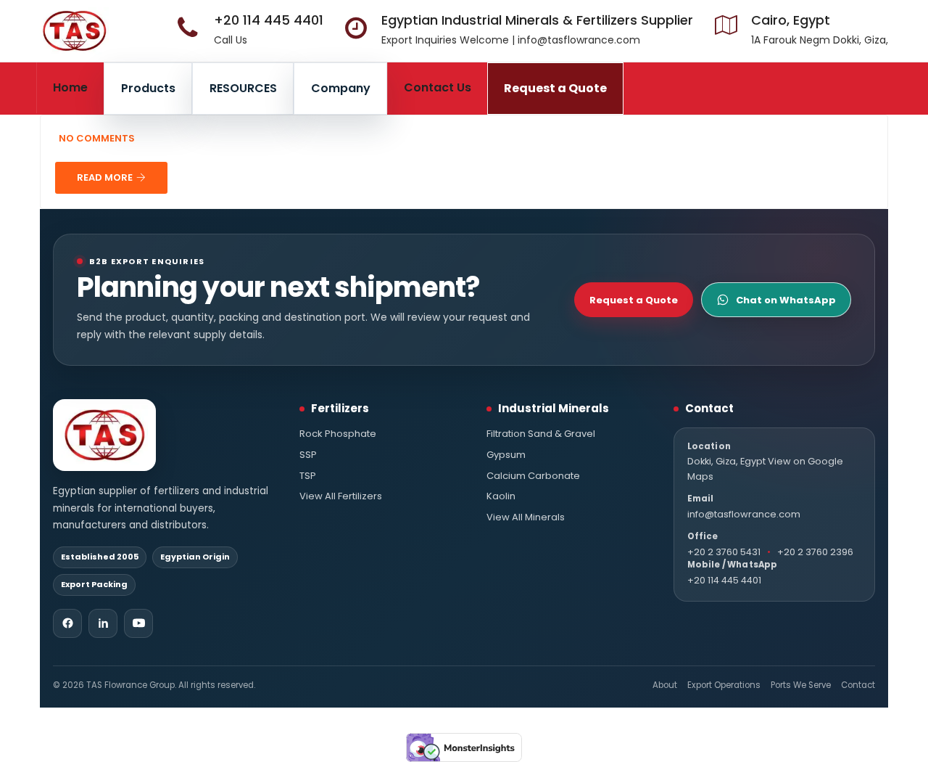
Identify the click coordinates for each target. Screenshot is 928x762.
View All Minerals (525, 517)
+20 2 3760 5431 (724, 552)
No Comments (97, 138)
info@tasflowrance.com (743, 514)
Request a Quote (555, 88)
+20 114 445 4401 (268, 20)
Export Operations (724, 685)
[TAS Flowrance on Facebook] (67, 623)
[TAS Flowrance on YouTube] (138, 623)
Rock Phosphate (337, 434)
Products (148, 88)
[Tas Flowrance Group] (74, 30)
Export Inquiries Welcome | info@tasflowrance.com (510, 40)
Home (70, 87)
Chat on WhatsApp (786, 300)
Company (340, 88)
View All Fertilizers (340, 496)
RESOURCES (243, 88)
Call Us (230, 40)
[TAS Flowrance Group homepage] (104, 435)
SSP (308, 455)
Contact (858, 685)
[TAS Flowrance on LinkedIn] (102, 623)
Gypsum (506, 455)
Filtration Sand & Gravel (540, 434)
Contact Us (437, 87)
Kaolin (500, 496)
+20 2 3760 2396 (815, 552)
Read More (105, 177)
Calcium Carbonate (533, 476)
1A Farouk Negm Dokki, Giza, (819, 40)
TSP (307, 476)
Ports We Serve (801, 685)
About (664, 685)
